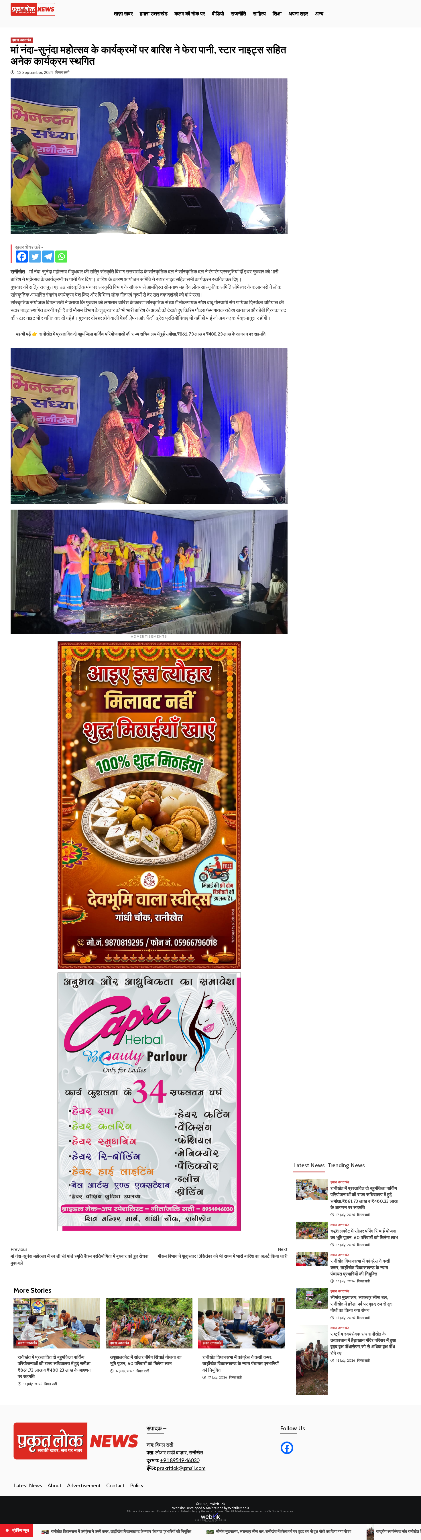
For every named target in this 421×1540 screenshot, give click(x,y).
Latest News (27, 1485)
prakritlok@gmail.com (181, 1468)
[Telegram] (48, 257)
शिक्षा (277, 14)
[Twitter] (35, 257)
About (55, 1485)
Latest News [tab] (309, 1165)
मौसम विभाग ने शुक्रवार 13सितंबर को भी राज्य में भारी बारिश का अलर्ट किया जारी (223, 1253)
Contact (115, 1485)
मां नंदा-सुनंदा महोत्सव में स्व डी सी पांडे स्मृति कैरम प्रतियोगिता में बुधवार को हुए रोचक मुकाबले (79, 1256)
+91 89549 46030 (179, 1460)
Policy (136, 1485)
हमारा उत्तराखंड (154, 14)
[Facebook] (22, 257)
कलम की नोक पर (189, 14)
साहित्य (259, 14)
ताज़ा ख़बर (123, 14)
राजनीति (238, 14)
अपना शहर (298, 14)
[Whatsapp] (61, 257)
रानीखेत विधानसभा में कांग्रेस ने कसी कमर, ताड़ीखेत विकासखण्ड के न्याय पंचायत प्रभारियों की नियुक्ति (240, 1363)
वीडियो (218, 14)
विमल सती (62, 72)
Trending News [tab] (346, 1165)
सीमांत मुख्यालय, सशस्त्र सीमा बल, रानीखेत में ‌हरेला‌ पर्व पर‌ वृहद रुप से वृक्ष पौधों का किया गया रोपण (361, 1304)
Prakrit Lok (217, 1504)
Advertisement (84, 1485)
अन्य (319, 14)
